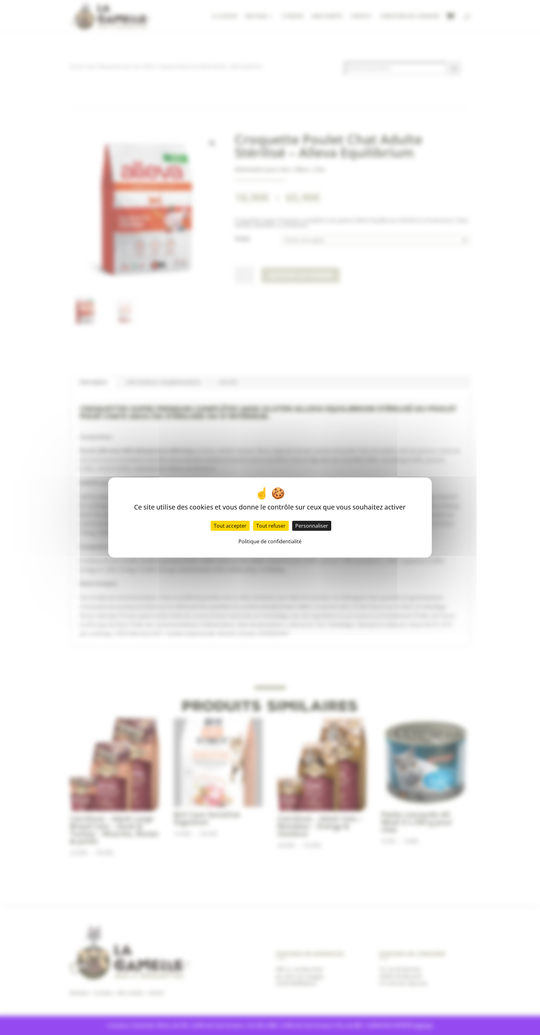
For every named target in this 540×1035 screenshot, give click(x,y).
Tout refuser (271, 525)
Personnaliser (311, 525)
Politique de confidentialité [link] (270, 541)
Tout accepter (230, 525)
